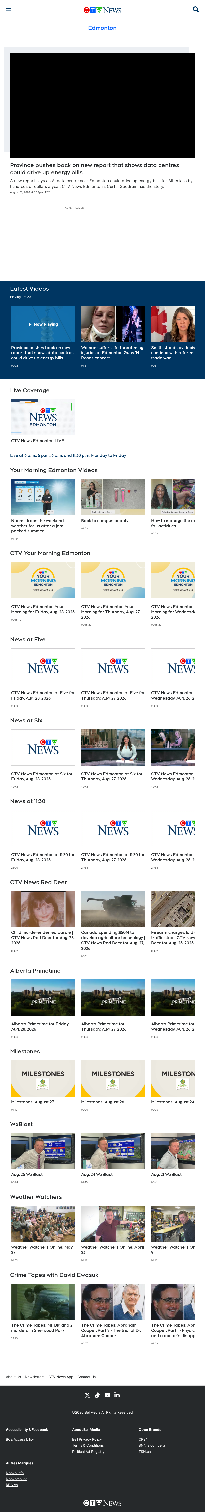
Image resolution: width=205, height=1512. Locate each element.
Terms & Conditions (88, 1445)
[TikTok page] (97, 1395)
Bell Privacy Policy (87, 1439)
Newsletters (34, 1377)
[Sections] (9, 10)
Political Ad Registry (88, 1451)
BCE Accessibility (20, 1439)
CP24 (143, 1439)
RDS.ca (12, 1485)
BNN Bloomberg (152, 1445)
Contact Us (87, 1377)
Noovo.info (15, 1473)
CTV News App (61, 1377)
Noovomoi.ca (17, 1479)
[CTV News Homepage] (103, 10)
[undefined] (43, 336)
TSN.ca (145, 1451)
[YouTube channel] (107, 1395)
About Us (13, 1377)
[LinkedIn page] (117, 1395)
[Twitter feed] (87, 1395)
